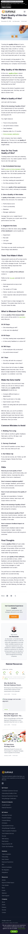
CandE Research (6, 805)
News (3, 887)
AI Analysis (4, 823)
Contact (4, 912)
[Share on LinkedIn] (7, 595)
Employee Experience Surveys (10, 796)
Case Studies (5, 885)
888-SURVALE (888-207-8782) (10, 923)
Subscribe (14, 616)
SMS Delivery (5, 838)
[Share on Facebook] (11, 595)
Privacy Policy (21, 928)
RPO (3, 864)
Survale (12, 278)
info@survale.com (6, 920)
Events (3, 890)
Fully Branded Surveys (7, 825)
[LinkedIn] (2, 783)
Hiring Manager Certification (9, 798)
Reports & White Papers (8, 882)
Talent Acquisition (6, 854)
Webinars (4, 893)
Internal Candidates (7, 867)
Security (4, 836)
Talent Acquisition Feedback (9, 830)
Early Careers (5, 859)
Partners (4, 907)
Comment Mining (6, 820)
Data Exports (5, 841)
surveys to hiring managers (13, 169)
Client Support (5, 895)
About (3, 902)
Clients (3, 904)
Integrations (5, 872)
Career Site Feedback (7, 846)
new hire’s (22, 317)
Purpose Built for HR (7, 844)
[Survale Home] (8, 11)
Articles (4, 880)
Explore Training (6, 7)
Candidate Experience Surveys (10, 790)
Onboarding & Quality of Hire (9, 793)
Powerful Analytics (6, 817)
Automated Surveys (7, 815)
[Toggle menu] (24, 11)
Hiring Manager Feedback (8, 828)
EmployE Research (6, 807)
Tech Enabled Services (8, 833)
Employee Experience (7, 862)
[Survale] (8, 772)
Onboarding (5, 856)
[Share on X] (15, 595)
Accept (14, 931)
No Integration (5, 869)
